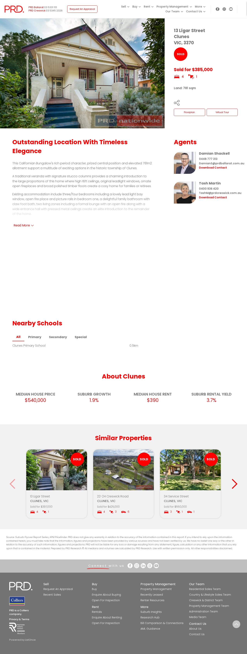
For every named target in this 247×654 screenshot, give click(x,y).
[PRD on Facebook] (217, 9)
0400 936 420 (209, 188)
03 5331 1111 (50, 7)
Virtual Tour (222, 112)
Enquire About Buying (106, 595)
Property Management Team (209, 606)
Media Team (197, 617)
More (144, 607)
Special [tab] (81, 337)
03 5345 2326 (54, 10)
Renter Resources (152, 600)
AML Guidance (150, 629)
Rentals (97, 612)
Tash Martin (210, 183)
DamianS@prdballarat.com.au (221, 163)
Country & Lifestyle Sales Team (210, 595)
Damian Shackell (214, 153)
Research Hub (150, 617)
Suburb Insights (151, 612)
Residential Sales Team (205, 589)
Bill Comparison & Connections (162, 623)
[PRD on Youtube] (231, 9)
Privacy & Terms (19, 619)
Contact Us (197, 624)
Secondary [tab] (58, 337)
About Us (195, 629)
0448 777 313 (208, 159)
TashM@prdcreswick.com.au (220, 193)
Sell (46, 584)
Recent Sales (52, 595)
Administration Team (203, 611)
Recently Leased (151, 595)
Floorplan (189, 112)
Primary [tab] (34, 337)
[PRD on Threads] (149, 565)
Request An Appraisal (82, 9)
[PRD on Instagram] (224, 9)
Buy (94, 584)
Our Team (196, 584)
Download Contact (213, 167)
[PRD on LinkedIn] (143, 565)
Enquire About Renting (107, 617)
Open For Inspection (106, 600)
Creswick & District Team (206, 600)
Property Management (158, 584)
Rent (95, 607)
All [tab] (18, 337)
